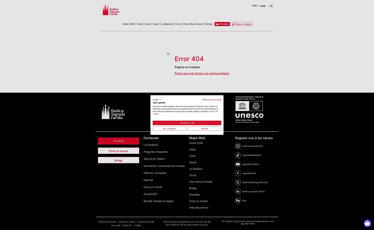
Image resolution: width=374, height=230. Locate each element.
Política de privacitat (211, 99)
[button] (157, 99)
